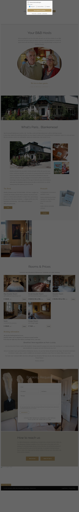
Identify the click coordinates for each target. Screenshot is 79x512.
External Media (41, 6)
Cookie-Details (44, 13)
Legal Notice (39, 13)
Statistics (48, 6)
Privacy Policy (34, 13)
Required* (33, 6)
